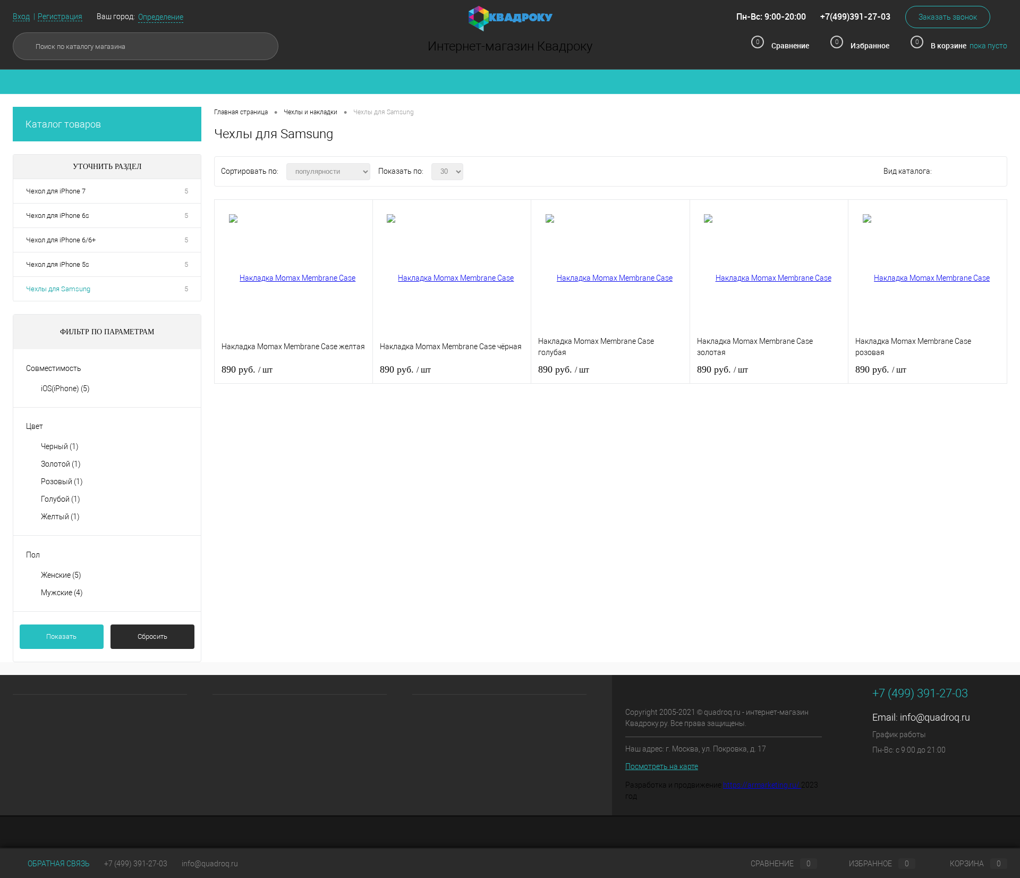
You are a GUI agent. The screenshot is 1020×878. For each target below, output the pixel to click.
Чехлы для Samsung (58, 289)
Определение (160, 17)
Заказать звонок (948, 17)
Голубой (60, 499)
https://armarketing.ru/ (762, 785)
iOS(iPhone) (65, 388)
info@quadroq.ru (935, 717)
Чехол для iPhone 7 (56, 191)
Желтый (60, 516)
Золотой (61, 464)
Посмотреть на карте (661, 766)
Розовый (62, 481)
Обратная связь (58, 863)
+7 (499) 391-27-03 (135, 863)
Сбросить (152, 636)
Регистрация (60, 16)
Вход (21, 16)
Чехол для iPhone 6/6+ (61, 240)
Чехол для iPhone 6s (57, 216)
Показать (61, 636)
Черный (60, 446)
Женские (61, 575)
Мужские (62, 592)
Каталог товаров (63, 124)
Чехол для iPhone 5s (57, 264)
